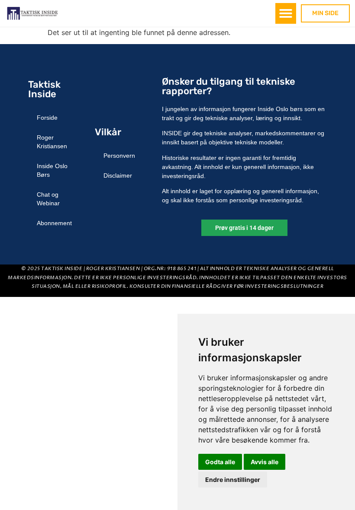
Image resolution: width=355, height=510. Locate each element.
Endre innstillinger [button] (232, 479)
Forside (47, 117)
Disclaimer (117, 175)
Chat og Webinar (48, 199)
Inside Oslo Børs (52, 170)
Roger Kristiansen (52, 142)
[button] (285, 13)
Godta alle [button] (220, 461)
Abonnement (54, 223)
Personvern (119, 155)
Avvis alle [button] (264, 461)
